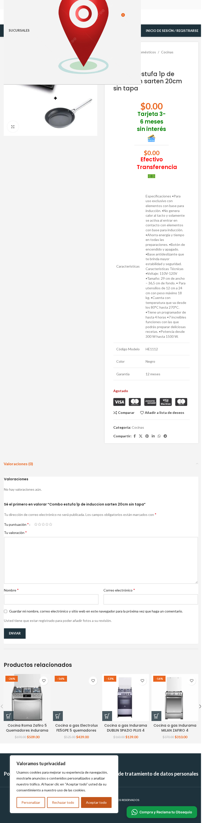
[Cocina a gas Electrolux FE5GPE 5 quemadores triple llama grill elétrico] (76, 697)
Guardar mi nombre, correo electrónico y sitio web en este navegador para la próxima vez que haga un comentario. (96, 611)
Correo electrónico (119, 590)
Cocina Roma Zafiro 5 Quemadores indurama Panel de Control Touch (27, 730)
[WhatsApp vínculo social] (159, 436)
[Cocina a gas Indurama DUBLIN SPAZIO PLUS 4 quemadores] (125, 697)
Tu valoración (15, 532)
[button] (9, 716)
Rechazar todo (63, 802)
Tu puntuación (16, 524)
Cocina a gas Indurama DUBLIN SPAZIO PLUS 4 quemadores (125, 730)
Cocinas (167, 52)
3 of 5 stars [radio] (43, 524)
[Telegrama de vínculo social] (165, 436)
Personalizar (30, 802)
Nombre (11, 590)
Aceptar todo (96, 802)
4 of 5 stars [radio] (47, 524)
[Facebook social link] (134, 436)
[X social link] (140, 436)
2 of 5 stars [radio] (39, 524)
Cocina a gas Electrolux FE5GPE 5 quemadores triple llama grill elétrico (76, 730)
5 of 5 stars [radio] (50, 524)
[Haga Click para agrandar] (12, 126)
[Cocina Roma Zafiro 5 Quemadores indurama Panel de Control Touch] (27, 697)
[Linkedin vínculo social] (153, 436)
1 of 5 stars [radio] (36, 524)
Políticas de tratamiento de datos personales (148, 774)
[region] (64, 784)
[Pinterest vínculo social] (147, 436)
